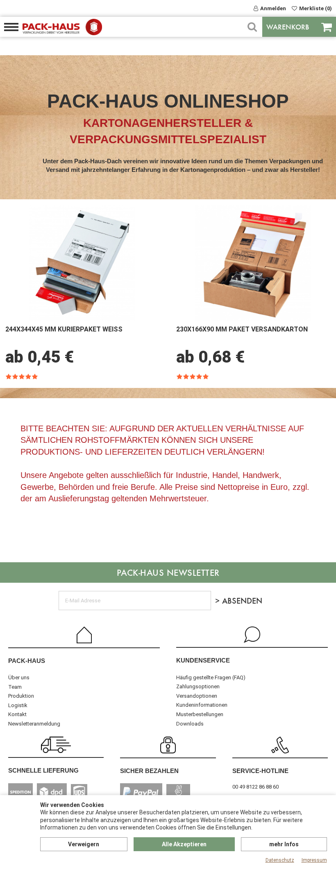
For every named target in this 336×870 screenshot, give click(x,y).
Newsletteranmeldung (34, 724)
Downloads (190, 724)
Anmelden (273, 8)
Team (15, 687)
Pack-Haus (26, 660)
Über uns (19, 677)
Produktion (21, 696)
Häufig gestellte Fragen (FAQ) (210, 677)
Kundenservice (203, 660)
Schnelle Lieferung (43, 770)
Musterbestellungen (199, 714)
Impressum (314, 860)
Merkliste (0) (315, 8)
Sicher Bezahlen (149, 770)
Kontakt (17, 714)
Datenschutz (280, 860)
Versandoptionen (196, 696)
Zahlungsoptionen (198, 686)
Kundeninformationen (201, 705)
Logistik (17, 705)
